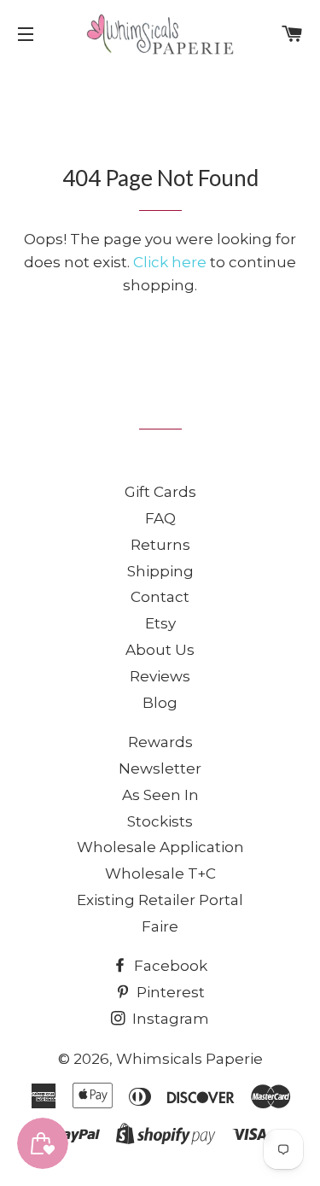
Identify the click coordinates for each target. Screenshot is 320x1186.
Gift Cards (160, 491)
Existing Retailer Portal (160, 899)
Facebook (169, 965)
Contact (160, 596)
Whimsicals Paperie (189, 1058)
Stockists (160, 821)
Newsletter (160, 768)
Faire (160, 926)
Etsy (160, 623)
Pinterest (169, 992)
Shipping (160, 571)
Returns (160, 544)
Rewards (160, 742)
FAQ (160, 518)
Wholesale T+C (160, 873)
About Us (160, 649)
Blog (160, 702)
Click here (170, 262)
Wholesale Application (160, 847)
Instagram (169, 1018)
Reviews (160, 676)
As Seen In (160, 794)
